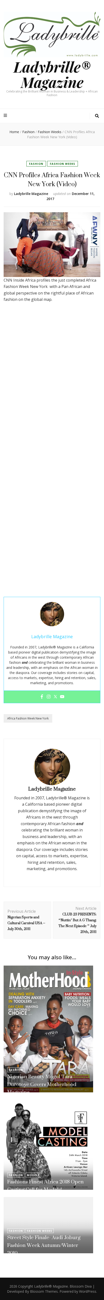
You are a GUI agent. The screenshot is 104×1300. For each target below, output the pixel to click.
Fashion (36, 164)
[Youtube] (62, 696)
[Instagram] (48, 696)
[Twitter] (55, 696)
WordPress (87, 1291)
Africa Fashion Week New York (28, 718)
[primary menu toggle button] (6, 115)
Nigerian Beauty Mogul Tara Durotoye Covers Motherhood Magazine (41, 1084)
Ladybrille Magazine (31, 193)
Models (33, 1175)
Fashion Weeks (62, 164)
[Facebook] (42, 696)
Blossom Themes (44, 1291)
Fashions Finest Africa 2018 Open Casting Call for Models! (45, 1185)
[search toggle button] (97, 116)
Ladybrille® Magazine (52, 74)
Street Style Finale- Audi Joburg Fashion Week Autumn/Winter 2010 (43, 1245)
